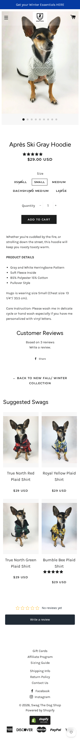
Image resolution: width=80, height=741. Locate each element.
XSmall (20, 182)
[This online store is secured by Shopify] (40, 724)
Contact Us (40, 683)
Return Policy (40, 677)
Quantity (28, 206)
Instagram (42, 697)
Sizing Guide (40, 663)
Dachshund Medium (31, 190)
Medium (59, 182)
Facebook (42, 691)
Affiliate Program (40, 657)
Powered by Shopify (40, 710)
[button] (33, 154)
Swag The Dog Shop (46, 705)
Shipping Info (40, 671)
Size (40, 173)
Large (61, 190)
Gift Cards (40, 651)
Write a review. (40, 347)
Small (39, 182)
